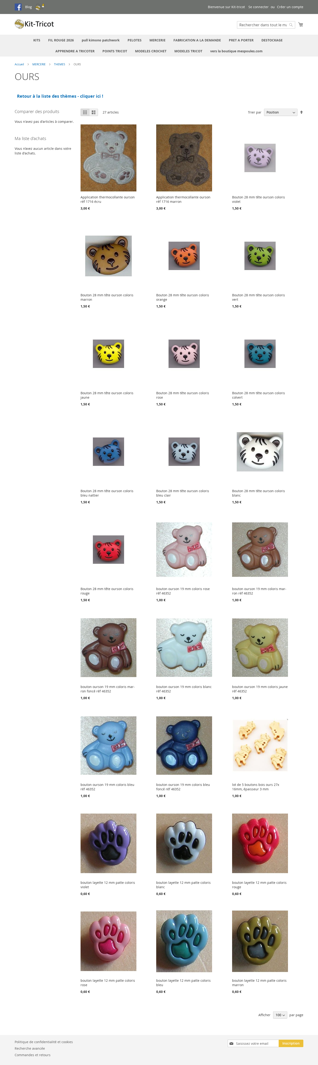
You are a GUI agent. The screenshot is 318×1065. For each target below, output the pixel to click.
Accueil (20, 64)
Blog (28, 7)
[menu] (159, 46)
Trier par (254, 112)
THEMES (60, 64)
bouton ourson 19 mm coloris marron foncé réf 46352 (108, 688)
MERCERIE (39, 64)
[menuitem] (36, 40)
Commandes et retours (33, 1055)
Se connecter (258, 7)
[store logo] (34, 24)
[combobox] (266, 25)
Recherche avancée (30, 1048)
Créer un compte (290, 7)
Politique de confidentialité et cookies (44, 1042)
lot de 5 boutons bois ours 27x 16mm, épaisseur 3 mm (255, 786)
